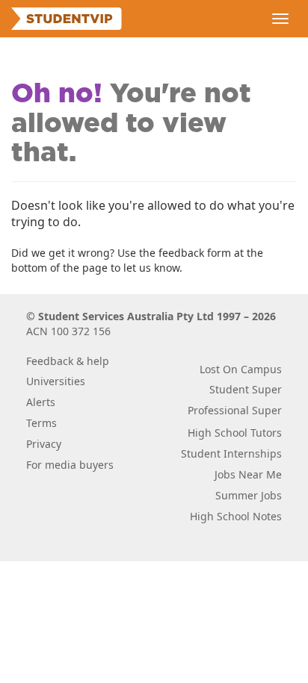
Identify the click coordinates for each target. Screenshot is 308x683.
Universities (55, 381)
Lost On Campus (241, 369)
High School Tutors (235, 432)
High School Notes (236, 516)
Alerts (40, 402)
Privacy (43, 444)
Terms (41, 423)
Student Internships (231, 453)
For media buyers (70, 465)
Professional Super (235, 410)
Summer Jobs (248, 495)
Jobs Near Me (248, 474)
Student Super (245, 389)
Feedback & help (67, 361)
